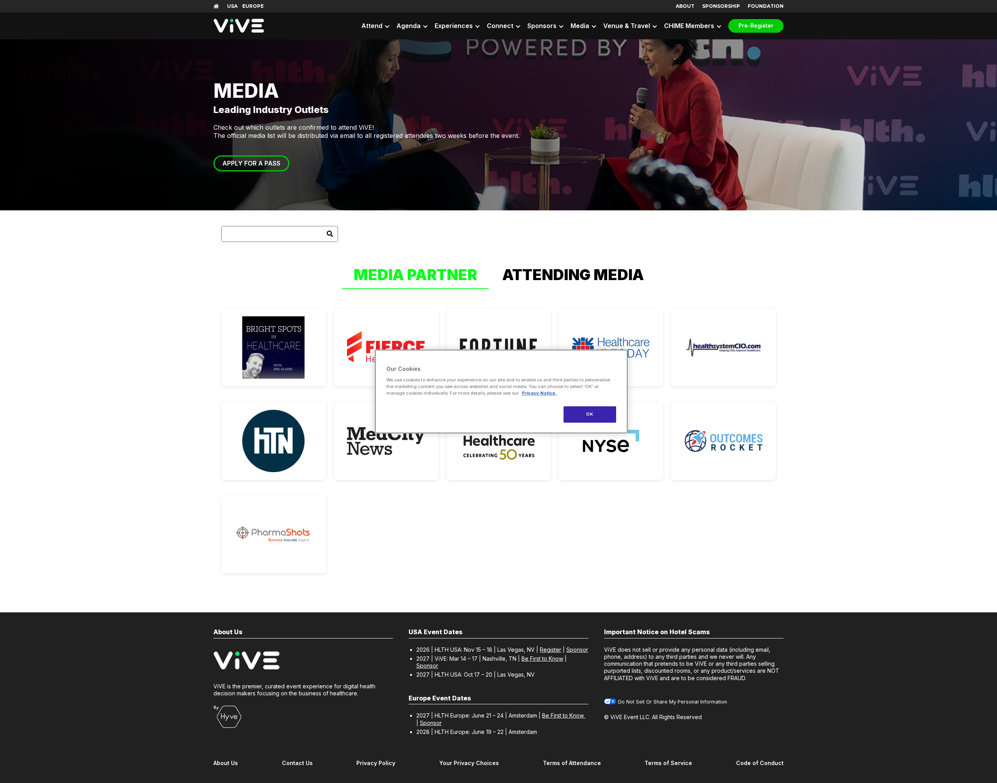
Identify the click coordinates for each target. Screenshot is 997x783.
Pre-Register (755, 25)
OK (589, 414)
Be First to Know (542, 658)
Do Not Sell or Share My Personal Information (672, 702)
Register (550, 649)
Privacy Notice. (539, 393)
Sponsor (577, 649)
